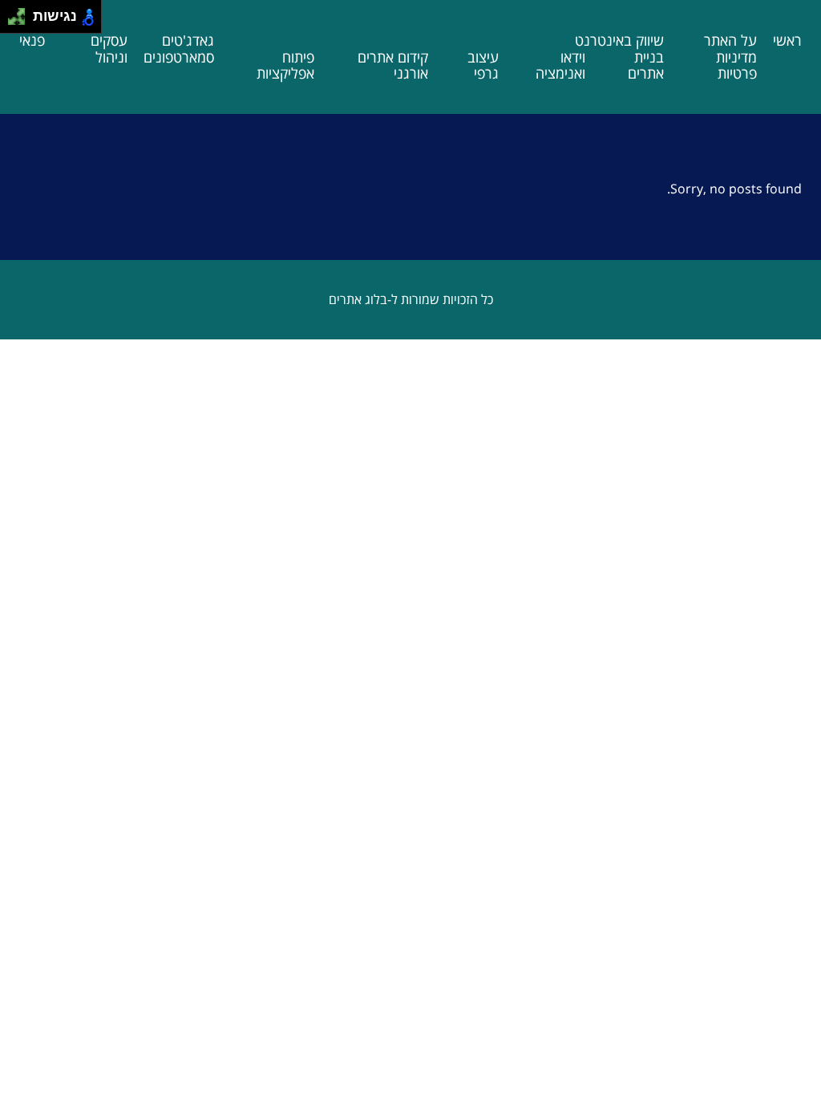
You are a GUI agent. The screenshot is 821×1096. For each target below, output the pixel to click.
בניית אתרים (646, 65)
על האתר (730, 40)
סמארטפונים (179, 57)
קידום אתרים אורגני (393, 65)
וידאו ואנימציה (560, 65)
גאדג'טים (188, 40)
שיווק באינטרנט (619, 40)
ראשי (787, 40)
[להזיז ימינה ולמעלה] (21, 12)
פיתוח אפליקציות (285, 65)
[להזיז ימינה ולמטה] (21, 21)
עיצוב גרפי (483, 65)
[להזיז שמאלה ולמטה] (12, 21)
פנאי (32, 40)
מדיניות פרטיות (736, 65)
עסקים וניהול (109, 48)
